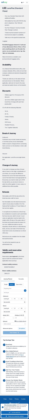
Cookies (23, 399)
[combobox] (14, 288)
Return (4, 305)
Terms (10, 399)
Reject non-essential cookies (16, 416)
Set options (22, 328)
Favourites (21, 279)
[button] (27, 2)
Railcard (5, 321)
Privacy (17, 399)
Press (5, 399)
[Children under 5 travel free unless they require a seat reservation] (23, 315)
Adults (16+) (6, 315)
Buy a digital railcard (21, 321)
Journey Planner (7, 279)
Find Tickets (13, 332)
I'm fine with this (16, 412)
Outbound (5, 296)
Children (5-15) (19, 315)
